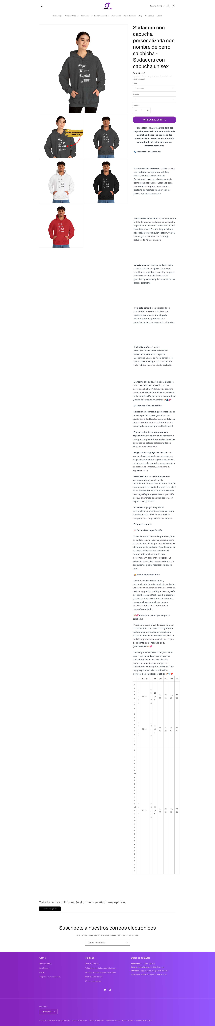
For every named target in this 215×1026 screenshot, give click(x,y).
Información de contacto (144, 1020)
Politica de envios (92, 964)
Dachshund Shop (49, 1020)
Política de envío (127, 1020)
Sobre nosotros (45, 964)
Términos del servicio (113, 1020)
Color (135, 84)
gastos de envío (156, 77)
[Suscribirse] (127, 943)
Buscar (42, 972)
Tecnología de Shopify (62, 1020)
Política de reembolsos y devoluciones (100, 968)
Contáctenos (44, 968)
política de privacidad (93, 977)
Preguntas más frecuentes (49, 977)
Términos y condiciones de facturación (100, 972)
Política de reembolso (79, 1020)
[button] (42, 6)
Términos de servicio (93, 981)
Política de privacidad (96, 1020)
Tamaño (136, 95)
